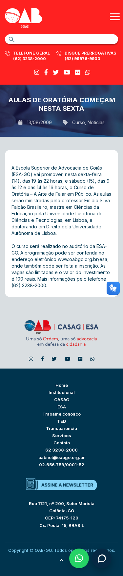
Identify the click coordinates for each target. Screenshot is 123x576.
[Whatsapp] (88, 72)
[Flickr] (77, 72)
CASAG (61, 399)
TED (61, 421)
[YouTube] (67, 72)
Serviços (61, 435)
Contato (61, 442)
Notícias (96, 122)
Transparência (61, 428)
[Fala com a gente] (102, 558)
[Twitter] (56, 72)
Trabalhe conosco (61, 414)
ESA (61, 406)
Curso (78, 122)
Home (61, 385)
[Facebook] (46, 72)
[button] (79, 558)
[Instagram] (36, 72)
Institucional (62, 392)
